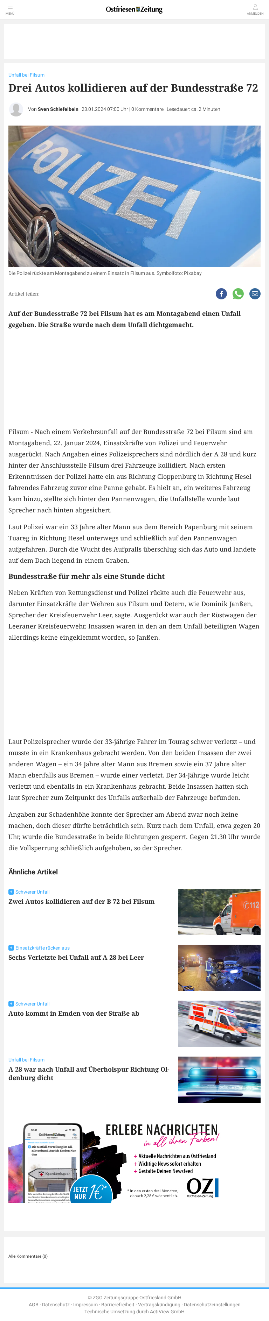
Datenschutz (56, 1304)
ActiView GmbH (167, 1311)
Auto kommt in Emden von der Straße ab (73, 1013)
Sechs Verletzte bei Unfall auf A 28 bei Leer (76, 957)
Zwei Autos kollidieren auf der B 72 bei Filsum (81, 901)
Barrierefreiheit (117, 1304)
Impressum (85, 1304)
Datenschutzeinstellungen (212, 1304)
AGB (34, 1304)
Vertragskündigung (159, 1304)
